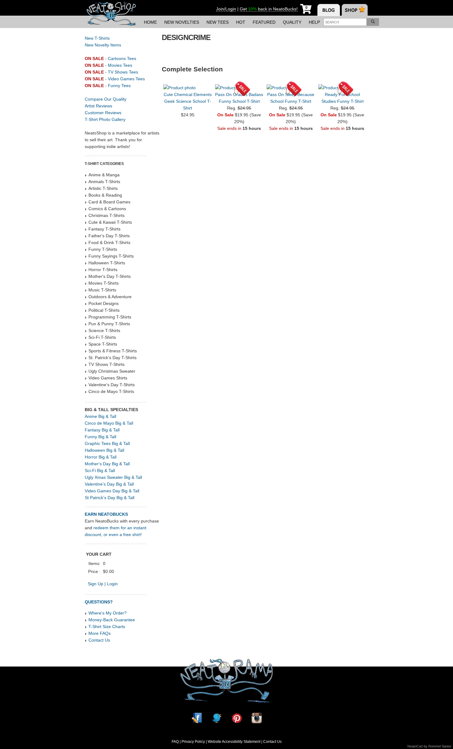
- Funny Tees (108, 85)
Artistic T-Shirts (103, 188)
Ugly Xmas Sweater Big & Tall (113, 477)
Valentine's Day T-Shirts (111, 384)
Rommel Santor (439, 746)
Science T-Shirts (104, 330)
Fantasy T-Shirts (104, 228)
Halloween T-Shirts (106, 262)
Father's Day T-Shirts (109, 235)
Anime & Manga (104, 174)
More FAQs (99, 633)
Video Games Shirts (107, 377)
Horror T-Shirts (102, 269)
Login (112, 583)
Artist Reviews (98, 105)
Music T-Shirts (102, 289)
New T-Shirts (97, 38)
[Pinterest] (236, 718)
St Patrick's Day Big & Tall (109, 497)
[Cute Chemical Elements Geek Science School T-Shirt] (187, 87)
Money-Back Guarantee (111, 619)
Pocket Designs (103, 303)
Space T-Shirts (102, 344)
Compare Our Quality (105, 99)
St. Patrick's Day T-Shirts (112, 357)
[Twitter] (216, 718)
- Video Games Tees (115, 78)
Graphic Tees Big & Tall (107, 443)
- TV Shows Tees (111, 72)
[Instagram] (256, 718)
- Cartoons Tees (110, 58)
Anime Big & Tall (100, 416)
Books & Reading (105, 195)
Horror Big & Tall (100, 457)
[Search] (373, 22)
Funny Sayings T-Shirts (111, 256)
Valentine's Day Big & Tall (109, 484)
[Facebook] (196, 718)
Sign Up (95, 583)
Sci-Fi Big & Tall (100, 470)
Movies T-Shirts (103, 283)
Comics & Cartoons (107, 208)
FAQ (175, 741)
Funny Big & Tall (100, 436)
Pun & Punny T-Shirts (109, 323)
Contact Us (99, 640)
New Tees (217, 22)
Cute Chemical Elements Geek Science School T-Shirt (188, 101)
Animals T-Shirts (104, 181)
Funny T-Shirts (102, 249)
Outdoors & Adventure (110, 296)
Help (314, 22)
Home (150, 22)
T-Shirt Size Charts (106, 626)
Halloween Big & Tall (104, 450)
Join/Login (226, 8)
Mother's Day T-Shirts (109, 276)
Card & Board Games (109, 201)
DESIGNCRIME (186, 37)
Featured (264, 22)
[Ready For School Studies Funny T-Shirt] (342, 87)
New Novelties (181, 22)
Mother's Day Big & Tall (107, 463)
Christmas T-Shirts (106, 215)
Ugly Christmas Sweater (111, 371)
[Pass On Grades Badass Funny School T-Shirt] (239, 87)
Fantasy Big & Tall (102, 429)
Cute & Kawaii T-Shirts (110, 222)
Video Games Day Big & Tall (112, 490)
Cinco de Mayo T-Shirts (111, 391)
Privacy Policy (193, 741)
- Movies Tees (108, 65)
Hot (240, 22)
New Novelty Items (103, 44)
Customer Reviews (103, 112)
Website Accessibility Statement (234, 741)
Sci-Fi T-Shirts (102, 337)
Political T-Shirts (104, 310)
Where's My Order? (107, 613)
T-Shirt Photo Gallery (105, 119)
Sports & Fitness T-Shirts (112, 350)
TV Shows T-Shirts (106, 364)
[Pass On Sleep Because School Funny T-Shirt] (291, 87)
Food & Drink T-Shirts (109, 242)
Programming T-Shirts (109, 316)
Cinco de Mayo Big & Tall (109, 423)
